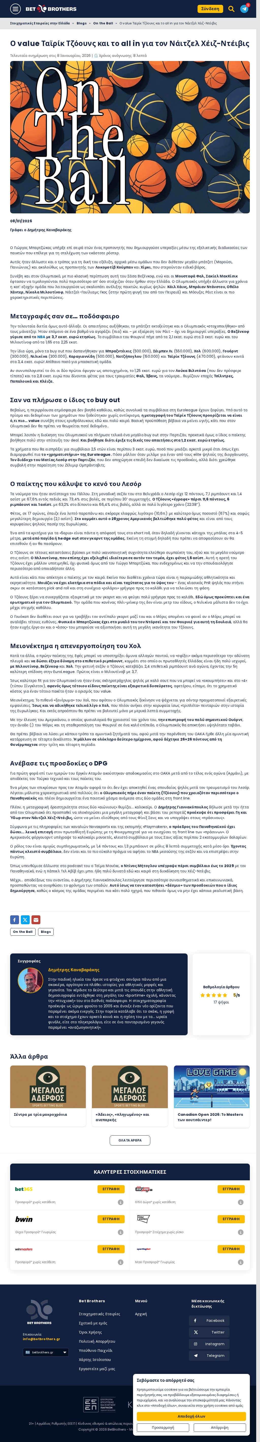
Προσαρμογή (163, 1427)
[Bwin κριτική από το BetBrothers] (121, 1232)
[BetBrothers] (55, 9)
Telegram (215, 1355)
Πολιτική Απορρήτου (97, 1341)
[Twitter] (25, 919)
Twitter (218, 1332)
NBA (41, 336)
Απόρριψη (220, 1427)
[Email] (35, 919)
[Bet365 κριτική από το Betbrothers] (121, 1202)
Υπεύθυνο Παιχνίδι (96, 1350)
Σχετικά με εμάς (93, 1323)
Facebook (215, 1320)
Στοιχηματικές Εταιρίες (99, 1313)
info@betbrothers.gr (41, 1339)
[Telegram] (244, 9)
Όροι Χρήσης (90, 1332)
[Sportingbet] (241, 1262)
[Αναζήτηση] (232, 9)
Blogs (82, 23)
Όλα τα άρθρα (130, 1140)
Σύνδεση (210, 9)
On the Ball (103, 23)
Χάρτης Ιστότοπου (95, 1359)
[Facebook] (14, 919)
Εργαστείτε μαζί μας (97, 1368)
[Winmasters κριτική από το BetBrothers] (121, 1262)
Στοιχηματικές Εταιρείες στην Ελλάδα (40, 23)
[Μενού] (15, 9)
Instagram (214, 1343)
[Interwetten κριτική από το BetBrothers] (241, 1232)
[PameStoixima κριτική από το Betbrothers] (241, 1202)
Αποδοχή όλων (191, 1416)
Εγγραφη (111, 1189)
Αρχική (141, 1313)
